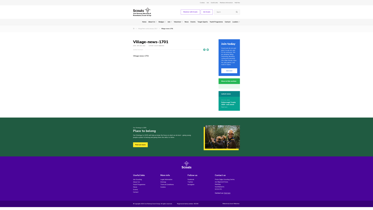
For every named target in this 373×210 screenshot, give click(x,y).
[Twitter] (208, 50)
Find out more (140, 145)
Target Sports (202, 22)
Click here (227, 193)
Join (208, 3)
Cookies (202, 3)
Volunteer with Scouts (190, 12)
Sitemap (163, 182)
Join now (229, 71)
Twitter (190, 182)
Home (144, 22)
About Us (151, 22)
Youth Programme (216, 22)
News (187, 22)
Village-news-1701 (141, 56)
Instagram (191, 184)
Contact (228, 22)
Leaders (235, 22)
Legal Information (166, 179)
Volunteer (177, 22)
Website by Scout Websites (230, 204)
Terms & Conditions (167, 184)
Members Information (226, 3)
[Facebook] (204, 50)
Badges (161, 22)
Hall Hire (237, 3)
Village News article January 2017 (147, 29)
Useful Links (214, 3)
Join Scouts (206, 12)
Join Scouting (137, 179)
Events (193, 22)
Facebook (191, 179)
